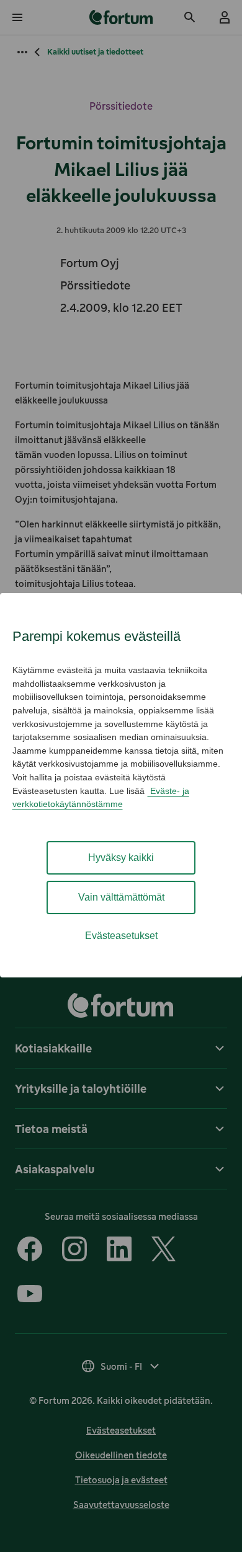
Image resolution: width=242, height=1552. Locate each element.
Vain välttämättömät (121, 897)
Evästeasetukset (121, 935)
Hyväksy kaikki (121, 857)
